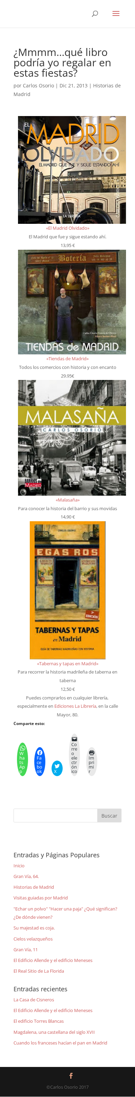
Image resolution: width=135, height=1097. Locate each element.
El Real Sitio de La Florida (39, 971)
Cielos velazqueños (33, 939)
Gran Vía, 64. (26, 876)
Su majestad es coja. (34, 928)
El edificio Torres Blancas (39, 1021)
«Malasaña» (68, 500)
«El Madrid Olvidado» (67, 228)
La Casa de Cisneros (34, 999)
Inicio (19, 865)
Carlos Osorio (38, 85)
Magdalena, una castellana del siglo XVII (54, 1032)
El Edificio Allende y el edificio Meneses (53, 960)
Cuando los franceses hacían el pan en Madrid (60, 1043)
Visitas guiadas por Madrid (41, 898)
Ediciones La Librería (75, 706)
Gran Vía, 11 (26, 949)
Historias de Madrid (34, 887)
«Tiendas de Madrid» (67, 358)
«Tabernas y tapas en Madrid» (67, 663)
